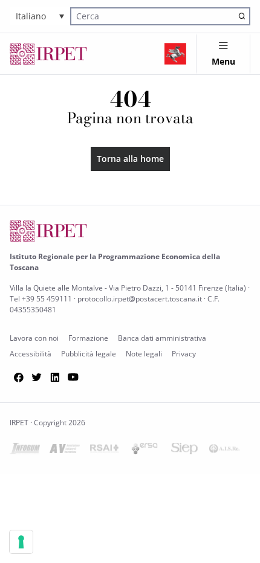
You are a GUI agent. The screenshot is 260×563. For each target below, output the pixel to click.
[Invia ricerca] (242, 16)
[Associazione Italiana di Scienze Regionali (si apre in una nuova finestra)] (224, 451)
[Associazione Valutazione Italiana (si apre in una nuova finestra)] (65, 451)
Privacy (184, 354)
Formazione (88, 338)
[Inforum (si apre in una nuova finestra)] (25, 451)
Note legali (144, 354)
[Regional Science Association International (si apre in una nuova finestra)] (104, 451)
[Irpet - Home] (48, 54)
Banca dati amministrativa (162, 338)
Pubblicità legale (88, 354)
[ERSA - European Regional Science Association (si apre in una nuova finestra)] (144, 451)
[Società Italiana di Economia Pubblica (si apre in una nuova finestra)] (184, 451)
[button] (40, 16)
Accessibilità (30, 354)
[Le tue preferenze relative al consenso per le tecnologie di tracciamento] (21, 541)
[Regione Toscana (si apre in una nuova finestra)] (175, 54)
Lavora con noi (34, 338)
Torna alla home (130, 158)
